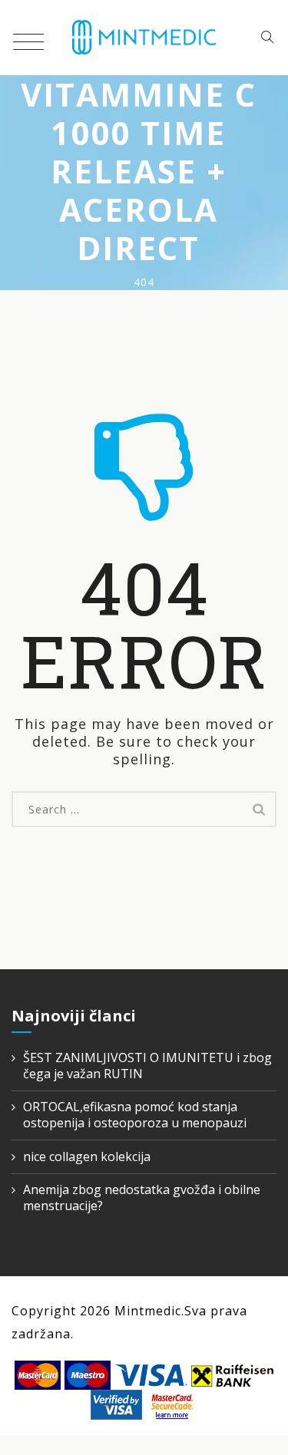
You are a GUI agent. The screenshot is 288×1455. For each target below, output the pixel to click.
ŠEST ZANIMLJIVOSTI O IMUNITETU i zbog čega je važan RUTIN (147, 1066)
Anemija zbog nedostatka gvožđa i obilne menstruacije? (141, 1198)
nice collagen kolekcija (87, 1157)
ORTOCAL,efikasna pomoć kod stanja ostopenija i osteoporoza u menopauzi (135, 1115)
